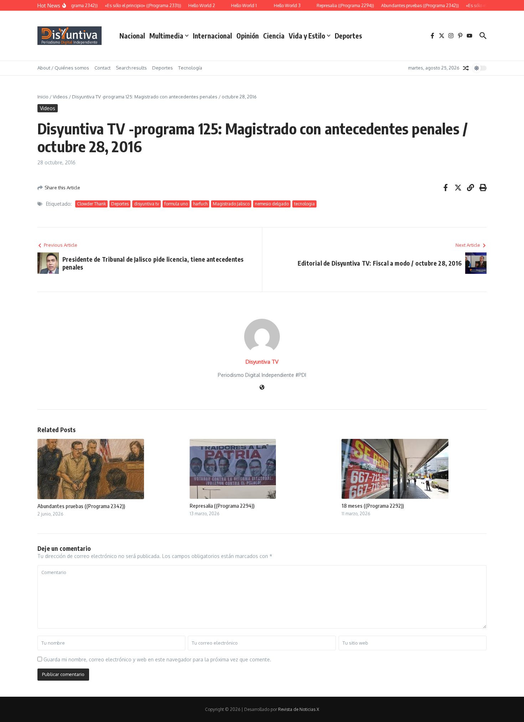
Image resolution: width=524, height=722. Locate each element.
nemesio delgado (272, 203)
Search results (131, 68)
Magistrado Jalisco (231, 203)
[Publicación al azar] (466, 68)
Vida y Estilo (307, 35)
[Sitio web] (262, 388)
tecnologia (304, 203)
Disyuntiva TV (262, 361)
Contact (102, 68)
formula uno (176, 203)
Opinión (247, 35)
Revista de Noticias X (298, 709)
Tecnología (190, 68)
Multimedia (166, 35)
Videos (60, 96)
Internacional (212, 35)
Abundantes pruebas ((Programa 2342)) (81, 506)
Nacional (132, 35)
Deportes (348, 35)
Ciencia (273, 35)
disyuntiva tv (146, 203)
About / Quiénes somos (63, 68)
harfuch (200, 203)
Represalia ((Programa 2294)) (222, 505)
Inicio (42, 96)
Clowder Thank (91, 203)
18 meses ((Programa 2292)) (372, 505)
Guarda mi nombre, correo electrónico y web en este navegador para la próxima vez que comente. (157, 659)
